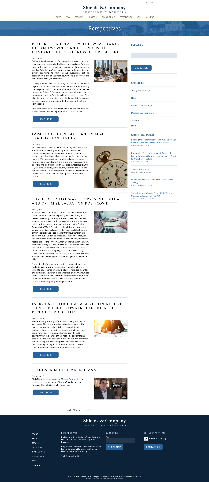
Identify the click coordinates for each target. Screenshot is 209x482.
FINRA (95, 478)
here (68, 385)
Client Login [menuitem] (149, 2)
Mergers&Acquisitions (71, 379)
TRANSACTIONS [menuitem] (108, 17)
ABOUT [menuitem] (58, 17)
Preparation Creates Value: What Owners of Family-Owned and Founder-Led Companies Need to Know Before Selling (77, 48)
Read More (46, 119)
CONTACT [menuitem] (150, 17)
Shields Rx (137, 120)
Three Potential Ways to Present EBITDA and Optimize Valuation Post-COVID (75, 201)
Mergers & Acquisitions (143, 113)
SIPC (98, 478)
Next (89, 410)
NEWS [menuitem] (139, 17)
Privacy (103, 478)
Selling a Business (140, 90)
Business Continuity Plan (115, 478)
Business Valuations (141, 105)
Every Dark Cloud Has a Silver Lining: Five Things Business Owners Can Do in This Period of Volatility (77, 308)
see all (134, 125)
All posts (74, 410)
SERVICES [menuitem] (79, 17)
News (135, 98)
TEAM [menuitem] (68, 17)
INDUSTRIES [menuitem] (92, 17)
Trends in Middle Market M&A (64, 370)
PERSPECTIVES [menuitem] (126, 17)
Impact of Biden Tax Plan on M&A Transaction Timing (68, 136)
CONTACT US (153, 447)
